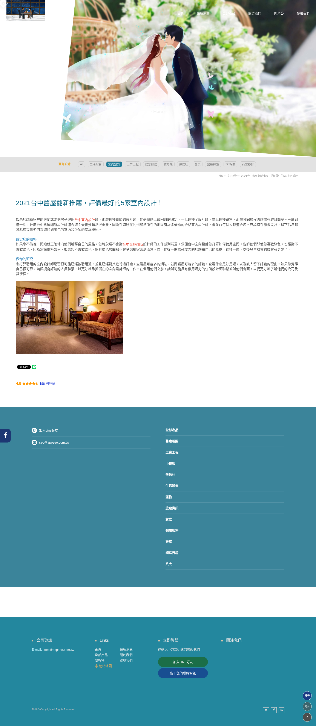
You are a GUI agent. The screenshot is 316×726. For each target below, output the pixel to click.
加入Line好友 (48, 430)
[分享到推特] (266, 710)
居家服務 (151, 164)
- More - (158, 111)
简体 (307, 706)
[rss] (281, 710)
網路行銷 (172, 553)
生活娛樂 (172, 486)
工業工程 (133, 164)
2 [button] (7, 60)
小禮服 (170, 463)
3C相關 (230, 164)
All (81, 164)
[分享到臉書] (274, 710)
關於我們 (126, 655)
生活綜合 (96, 164)
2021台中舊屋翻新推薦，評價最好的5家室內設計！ (270, 175)
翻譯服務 (172, 530)
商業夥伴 (248, 164)
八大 (169, 564)
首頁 (221, 175)
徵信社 (183, 164)
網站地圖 (105, 666)
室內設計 (114, 164)
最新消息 (126, 649)
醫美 (198, 164)
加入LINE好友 (183, 662)
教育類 (168, 164)
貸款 (169, 519)
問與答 (99, 660)
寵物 (169, 497)
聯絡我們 (126, 660)
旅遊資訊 (172, 508)
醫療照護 (213, 164)
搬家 (169, 541)
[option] (158, 78)
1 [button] (7, 55)
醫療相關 (172, 441)
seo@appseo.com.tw (54, 442)
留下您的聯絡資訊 (183, 673)
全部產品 (172, 430)
